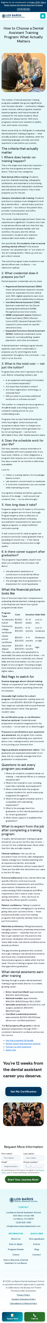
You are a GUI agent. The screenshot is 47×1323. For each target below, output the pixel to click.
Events (36, 1244)
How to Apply (15, 1244)
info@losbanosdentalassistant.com (23, 1226)
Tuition (15, 1254)
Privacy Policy (23, 1295)
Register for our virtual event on (23, 3)
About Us (15, 1238)
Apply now (11, 1050)
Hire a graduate (36, 1238)
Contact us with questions (18, 1046)
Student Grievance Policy (23, 1299)
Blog (36, 1249)
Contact (36, 1254)
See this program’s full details (19, 1040)
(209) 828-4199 (23, 1222)
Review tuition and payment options (23, 1043)
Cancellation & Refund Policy (23, 1303)
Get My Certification (23, 1091)
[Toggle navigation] (42, 16)
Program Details (16, 1249)
